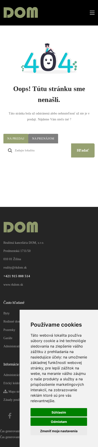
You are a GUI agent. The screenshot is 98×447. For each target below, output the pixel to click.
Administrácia (12, 375)
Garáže (7, 338)
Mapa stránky (17, 391)
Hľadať (83, 150)
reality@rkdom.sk (15, 267)
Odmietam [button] (59, 422)
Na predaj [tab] (15, 138)
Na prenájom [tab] (43, 138)
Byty (6, 313)
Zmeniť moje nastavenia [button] (58, 431)
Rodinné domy (12, 321)
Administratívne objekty (19, 346)
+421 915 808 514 (16, 276)
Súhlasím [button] (59, 412)
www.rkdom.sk (13, 284)
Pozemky (9, 330)
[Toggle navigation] (91, 13)
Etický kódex (12, 383)
